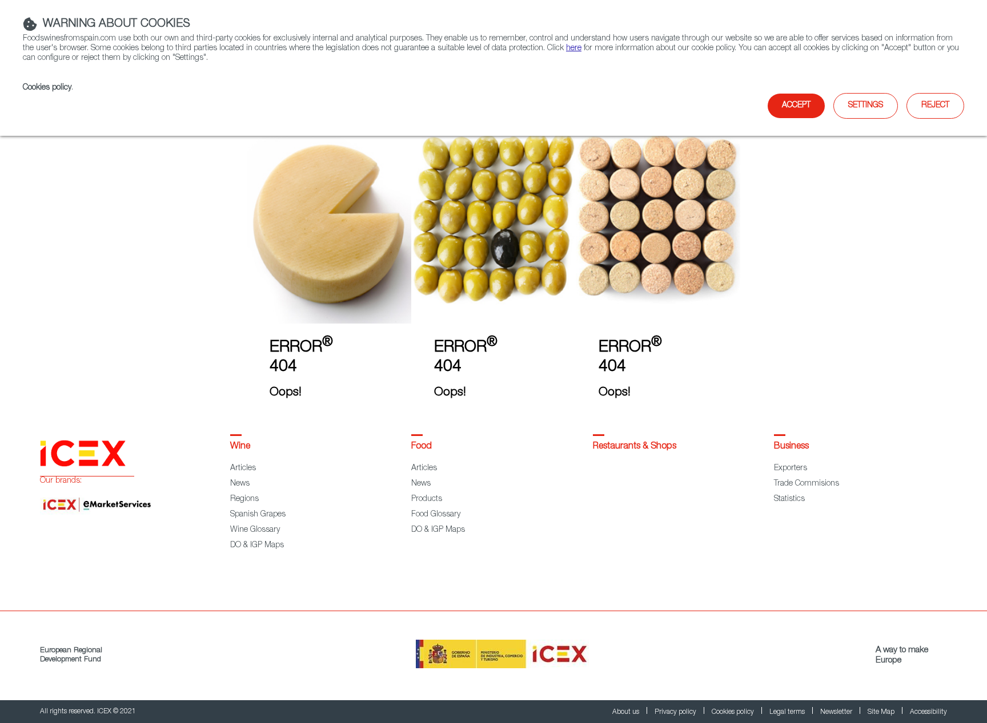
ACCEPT (796, 106)
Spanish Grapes (258, 515)
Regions (244, 499)
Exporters (790, 468)
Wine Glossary (255, 530)
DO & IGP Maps (257, 546)
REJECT (935, 106)
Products (426, 499)
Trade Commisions (806, 484)
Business (791, 446)
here (573, 48)
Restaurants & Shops (634, 446)
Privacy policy (676, 712)
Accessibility (928, 712)
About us (626, 712)
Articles (243, 468)
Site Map (882, 712)
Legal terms (788, 712)
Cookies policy (47, 88)
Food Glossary (435, 515)
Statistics (789, 499)
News (240, 484)
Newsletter (837, 712)
